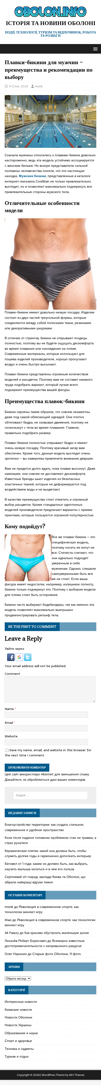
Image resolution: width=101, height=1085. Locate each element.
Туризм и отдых (17, 1056)
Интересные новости (21, 1001)
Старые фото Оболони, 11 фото (56, 953)
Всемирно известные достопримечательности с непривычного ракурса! (45, 943)
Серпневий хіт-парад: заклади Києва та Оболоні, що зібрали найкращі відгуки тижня (45, 879)
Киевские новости (18, 1009)
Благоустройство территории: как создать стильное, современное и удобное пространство (44, 827)
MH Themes (76, 1075)
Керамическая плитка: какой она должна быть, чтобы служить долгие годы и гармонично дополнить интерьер (48, 853)
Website (11, 736)
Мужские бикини (32, 175)
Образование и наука (21, 1033)
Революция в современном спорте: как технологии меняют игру (42, 909)
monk (39, 86)
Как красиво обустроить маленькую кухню (56, 932)
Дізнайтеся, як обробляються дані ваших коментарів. (45, 779)
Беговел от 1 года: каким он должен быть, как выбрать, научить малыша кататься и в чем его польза (46, 866)
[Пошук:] (50, 795)
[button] (94, 48)
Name (10, 708)
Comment (12, 673)
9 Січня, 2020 (18, 86)
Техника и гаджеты (19, 1048)
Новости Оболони (18, 1017)
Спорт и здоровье (18, 1040)
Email (9, 722)
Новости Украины (18, 1025)
